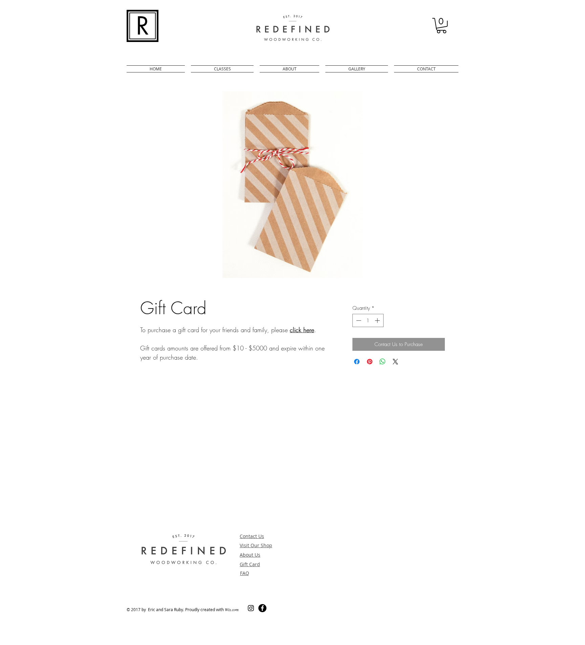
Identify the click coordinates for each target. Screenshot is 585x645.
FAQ (244, 573)
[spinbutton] (367, 320)
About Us (250, 555)
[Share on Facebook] (357, 362)
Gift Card (250, 564)
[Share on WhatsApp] (382, 362)
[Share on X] (395, 362)
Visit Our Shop (256, 545)
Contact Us (252, 536)
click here (302, 330)
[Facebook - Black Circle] (262, 608)
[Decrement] (358, 320)
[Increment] (378, 320)
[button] (441, 25)
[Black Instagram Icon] (251, 608)
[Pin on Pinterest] (370, 362)
